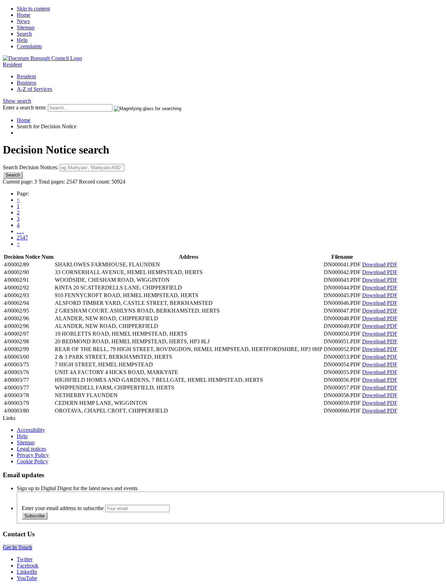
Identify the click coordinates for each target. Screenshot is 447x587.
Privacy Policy (33, 455)
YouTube (27, 578)
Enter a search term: (24, 107)
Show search (17, 101)
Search (24, 34)
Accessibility (31, 430)
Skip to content (33, 9)
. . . (20, 231)
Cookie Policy (32, 461)
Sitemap (26, 27)
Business (26, 83)
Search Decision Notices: (30, 167)
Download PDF (379, 264)
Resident (12, 64)
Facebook (27, 565)
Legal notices (31, 449)
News (23, 21)
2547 (22, 238)
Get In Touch (17, 547)
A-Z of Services (34, 89)
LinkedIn (27, 572)
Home (23, 15)
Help (22, 40)
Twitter (24, 559)
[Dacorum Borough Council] (42, 58)
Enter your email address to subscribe (63, 508)
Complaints (29, 46)
